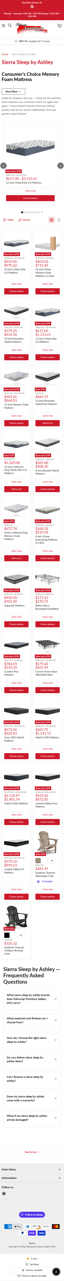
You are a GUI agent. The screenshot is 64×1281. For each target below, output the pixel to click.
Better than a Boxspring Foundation (47, 607)
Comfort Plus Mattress (11, 673)
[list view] (58, 219)
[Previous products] (3, 166)
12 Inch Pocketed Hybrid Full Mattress (46, 402)
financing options (29, 1088)
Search (32, 1243)
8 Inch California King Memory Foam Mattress (15, 535)
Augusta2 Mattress (14, 605)
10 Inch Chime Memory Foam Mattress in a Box (44, 272)
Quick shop (30, 190)
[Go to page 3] (28, 212)
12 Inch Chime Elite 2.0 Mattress (24, 182)
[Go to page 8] (42, 212)
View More (11, 91)
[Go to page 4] (30, 212)
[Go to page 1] (22, 212)
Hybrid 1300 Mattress (47, 737)
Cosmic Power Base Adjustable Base (46, 673)
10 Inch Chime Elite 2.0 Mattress (14, 271)
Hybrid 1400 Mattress (16, 803)
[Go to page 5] (33, 212)
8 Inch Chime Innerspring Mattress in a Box (46, 539)
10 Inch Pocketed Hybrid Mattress (13, 340)
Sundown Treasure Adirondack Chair (45, 874)
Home (5, 54)
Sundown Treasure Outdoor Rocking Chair (14, 950)
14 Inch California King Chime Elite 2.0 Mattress (15, 470)
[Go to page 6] (36, 212)
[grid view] (51, 219)
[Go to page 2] (25, 212)
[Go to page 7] (39, 212)
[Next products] (60, 166)
